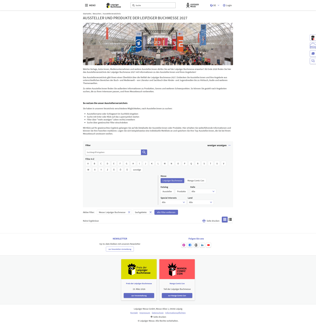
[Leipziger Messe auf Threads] (196, 245)
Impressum (144, 312)
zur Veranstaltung (139, 295)
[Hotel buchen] (313, 45)
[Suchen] (144, 152)
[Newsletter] (313, 53)
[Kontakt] (313, 61)
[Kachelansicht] (224, 219)
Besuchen (97, 13)
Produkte (181, 191)
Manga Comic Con (196, 180)
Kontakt (134, 312)
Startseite (87, 13)
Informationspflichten (175, 312)
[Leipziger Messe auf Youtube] (208, 245)
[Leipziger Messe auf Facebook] (190, 245)
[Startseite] (113, 5)
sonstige (137, 169)
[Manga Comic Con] (313, 38)
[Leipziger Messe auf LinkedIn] (202, 245)
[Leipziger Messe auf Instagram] (183, 245)
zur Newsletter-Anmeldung (120, 249)
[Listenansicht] (230, 219)
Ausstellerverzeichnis (112, 13)
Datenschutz (158, 312)
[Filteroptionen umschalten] (219, 145)
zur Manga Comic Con (177, 295)
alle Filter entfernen (166, 212)
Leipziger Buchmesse (172, 180)
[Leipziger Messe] (192, 5)
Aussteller (167, 191)
